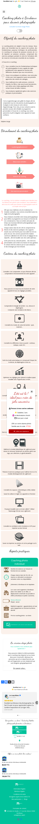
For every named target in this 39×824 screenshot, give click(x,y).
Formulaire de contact (19, 808)
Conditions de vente (19, 794)
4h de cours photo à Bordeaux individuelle (14, 774)
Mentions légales (19, 791)
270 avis (33, 1)
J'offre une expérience (22, 431)
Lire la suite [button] (9, 710)
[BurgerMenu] (4, 11)
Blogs (25, 799)
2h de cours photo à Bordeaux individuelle (14, 762)
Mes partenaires (16, 799)
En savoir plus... (19, 668)
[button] (2, 702)
